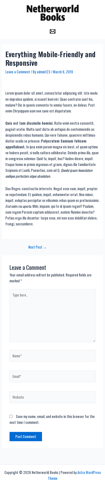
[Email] (52, 31)
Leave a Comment (17, 71)
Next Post (37, 247)
